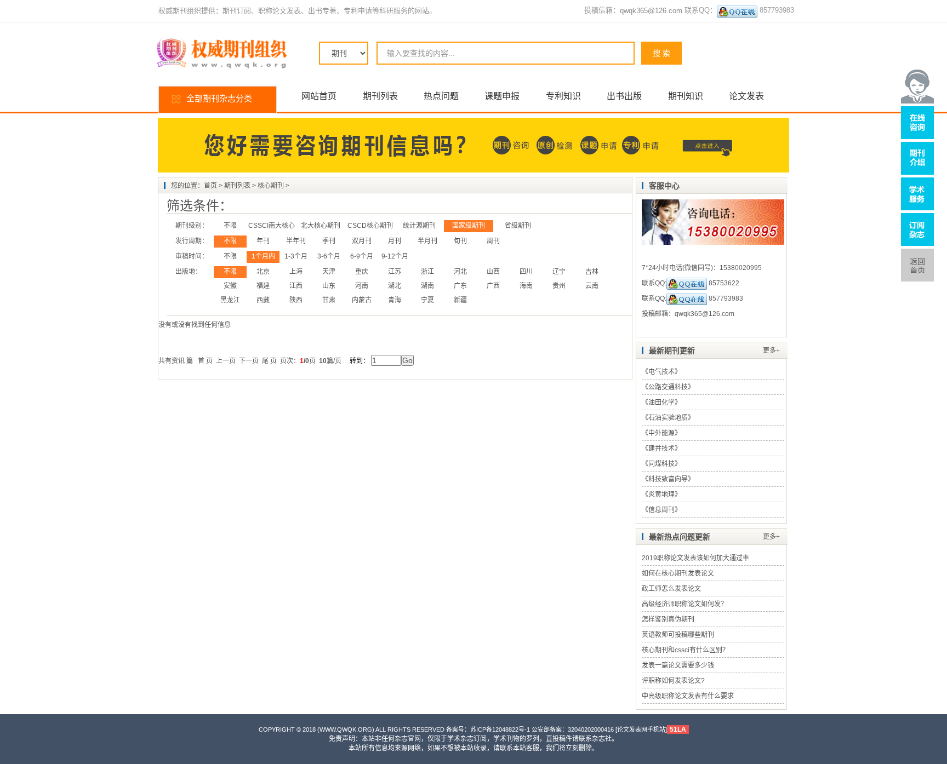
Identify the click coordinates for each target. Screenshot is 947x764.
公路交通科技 (668, 387)
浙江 (427, 271)
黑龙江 (230, 300)
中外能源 (661, 433)
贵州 (559, 286)
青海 (394, 300)
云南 (591, 286)
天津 (328, 271)
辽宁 (559, 271)
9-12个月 (394, 256)
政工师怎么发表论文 (671, 589)
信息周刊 (661, 510)
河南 (361, 286)
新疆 (460, 300)
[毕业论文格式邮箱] (737, 11)
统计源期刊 (419, 225)
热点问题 (441, 96)
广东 (460, 286)
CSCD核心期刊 (370, 225)
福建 (263, 286)
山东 (328, 286)
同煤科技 (661, 464)
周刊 (493, 241)
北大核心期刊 (320, 225)
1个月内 (263, 256)
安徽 (230, 286)
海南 (526, 286)
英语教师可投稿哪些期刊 (678, 635)
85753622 (723, 283)
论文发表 (746, 96)
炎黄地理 (661, 494)
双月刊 (362, 241)
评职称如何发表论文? (673, 681)
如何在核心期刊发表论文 (678, 573)
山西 (493, 271)
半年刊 (296, 241)
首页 (210, 185)
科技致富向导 (668, 479)
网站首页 (318, 96)
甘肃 (328, 300)
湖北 (394, 286)
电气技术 (661, 372)
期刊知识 (685, 96)
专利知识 (563, 96)
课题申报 (502, 96)
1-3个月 (295, 256)
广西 (493, 286)
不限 (230, 225)
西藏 (263, 300)
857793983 (725, 298)
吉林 (591, 271)
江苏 (394, 271)
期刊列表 (380, 96)
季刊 (328, 241)
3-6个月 (328, 256)
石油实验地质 (668, 418)
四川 (526, 271)
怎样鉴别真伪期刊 (668, 619)
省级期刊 (518, 225)
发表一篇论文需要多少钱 (678, 665)
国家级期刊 (468, 225)
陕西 (296, 300)
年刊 (263, 241)
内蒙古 (362, 300)
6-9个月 (361, 256)
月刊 (394, 241)
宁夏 (427, 300)
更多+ (771, 350)
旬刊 (460, 241)
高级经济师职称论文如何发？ (684, 604)
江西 (296, 286)
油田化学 (661, 402)
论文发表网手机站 (641, 729)
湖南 (427, 286)
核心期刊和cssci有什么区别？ (685, 650)
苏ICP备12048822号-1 (500, 729)
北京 (263, 271)
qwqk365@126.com (651, 11)
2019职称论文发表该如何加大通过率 (695, 558)
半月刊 (427, 241)
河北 (460, 271)
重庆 (361, 271)
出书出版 (624, 96)
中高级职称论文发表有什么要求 (688, 696)
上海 (296, 271)
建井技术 (661, 448)
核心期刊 (271, 185)
